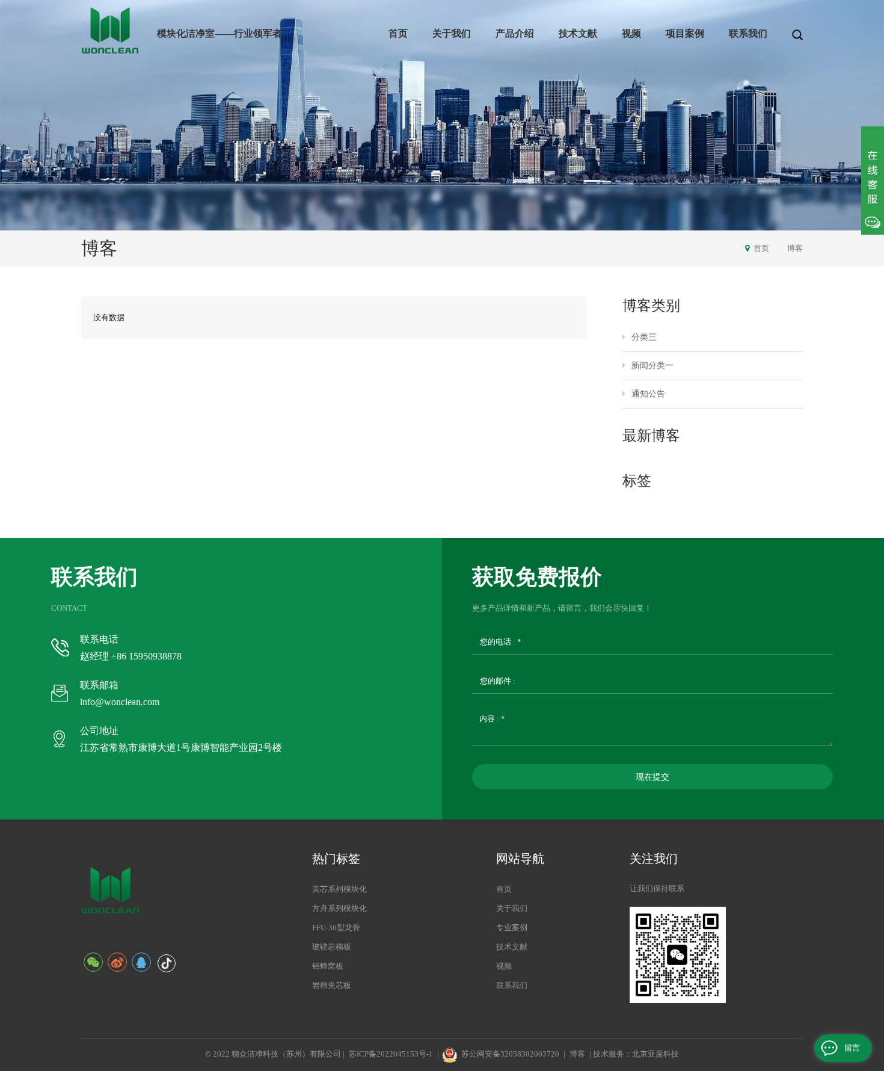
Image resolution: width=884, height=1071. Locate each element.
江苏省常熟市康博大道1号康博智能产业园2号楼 (181, 747)
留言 (852, 1047)
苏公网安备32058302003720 (510, 1053)
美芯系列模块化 (339, 889)
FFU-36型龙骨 (336, 927)
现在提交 (652, 777)
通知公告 (648, 393)
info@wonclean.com (119, 702)
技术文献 (578, 33)
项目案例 (685, 33)
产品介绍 (515, 33)
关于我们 (451, 33)
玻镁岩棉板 (331, 946)
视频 (631, 33)
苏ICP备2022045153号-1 (391, 1053)
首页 (398, 33)
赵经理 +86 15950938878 (131, 656)
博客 (795, 248)
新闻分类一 (652, 365)
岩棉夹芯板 (331, 985)
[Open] (872, 180)
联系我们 (748, 33)
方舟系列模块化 (339, 908)
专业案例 (511, 927)
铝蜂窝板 (327, 966)
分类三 (644, 337)
